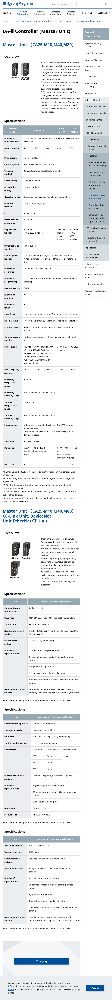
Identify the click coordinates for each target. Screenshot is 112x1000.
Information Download (96, 106)
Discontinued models (96, 113)
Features (93, 156)
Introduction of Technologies (93, 256)
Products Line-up (94, 133)
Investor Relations (71, 12)
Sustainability (104, 13)
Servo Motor (90, 93)
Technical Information (40, 12)
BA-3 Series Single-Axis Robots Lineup (97, 164)
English (64, 4)
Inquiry (43, 961)
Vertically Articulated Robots (96, 230)
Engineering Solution (94, 284)
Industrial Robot (92, 100)
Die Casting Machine (94, 53)
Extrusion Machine (93, 60)
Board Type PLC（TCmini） (92, 85)
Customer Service (94, 119)
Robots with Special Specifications (96, 239)
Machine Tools (91, 76)
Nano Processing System (93, 68)
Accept (95, 987)
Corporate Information (55, 12)
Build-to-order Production (91, 266)
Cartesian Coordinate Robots (97, 148)
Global (53, 4)
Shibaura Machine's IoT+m (94, 276)
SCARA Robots (94, 139)
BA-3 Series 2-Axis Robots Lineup (97, 174)
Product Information (23, 12)
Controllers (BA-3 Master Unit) (97, 197)
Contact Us (87, 13)
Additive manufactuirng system (96, 292)
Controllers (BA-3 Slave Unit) (96, 207)
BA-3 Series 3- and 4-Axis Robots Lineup (97, 185)
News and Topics (94, 126)
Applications (92, 247)
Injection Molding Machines (93, 45)
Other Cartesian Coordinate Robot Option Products (97, 218)
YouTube (7, 13)
